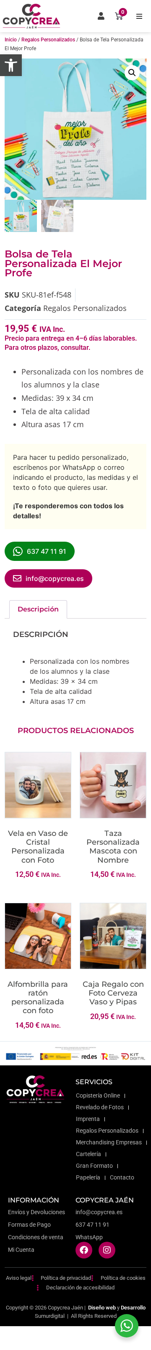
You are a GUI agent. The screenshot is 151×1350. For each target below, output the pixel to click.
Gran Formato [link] (94, 1165)
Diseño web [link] (102, 1307)
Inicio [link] (11, 40)
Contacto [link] (122, 1177)
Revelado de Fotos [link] (100, 1107)
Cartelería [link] (88, 1154)
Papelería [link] (88, 1177)
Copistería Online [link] (98, 1095)
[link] (11, 65)
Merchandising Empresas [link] (109, 1142)
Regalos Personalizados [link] (48, 40)
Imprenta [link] (88, 1119)
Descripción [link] (38, 609)
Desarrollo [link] (133, 1307)
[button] (139, 16)
